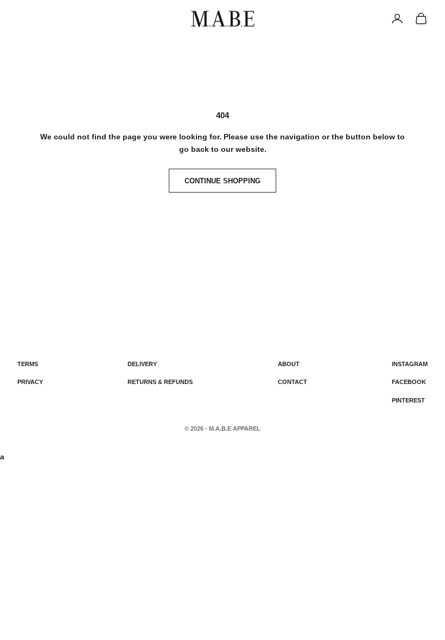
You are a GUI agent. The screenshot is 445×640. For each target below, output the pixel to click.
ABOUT (289, 364)
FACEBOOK (409, 382)
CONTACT (292, 382)
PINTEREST (408, 400)
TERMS (27, 364)
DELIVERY (142, 364)
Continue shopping (222, 181)
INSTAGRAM (410, 364)
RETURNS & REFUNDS (160, 382)
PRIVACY (30, 382)
